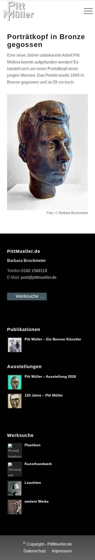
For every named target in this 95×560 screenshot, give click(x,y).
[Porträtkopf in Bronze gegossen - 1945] (47, 152)
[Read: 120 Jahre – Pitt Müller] (14, 400)
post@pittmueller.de (38, 277)
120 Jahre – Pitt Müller (44, 395)
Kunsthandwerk (38, 464)
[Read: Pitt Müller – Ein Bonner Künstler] (14, 344)
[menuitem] (86, 10)
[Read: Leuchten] (14, 488)
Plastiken (33, 445)
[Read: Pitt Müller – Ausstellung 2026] (14, 381)
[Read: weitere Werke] (14, 506)
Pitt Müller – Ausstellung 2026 (50, 376)
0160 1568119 (34, 271)
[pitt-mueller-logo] (38, 10)
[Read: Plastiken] (14, 450)
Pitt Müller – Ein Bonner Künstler (53, 339)
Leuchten (33, 483)
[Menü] (86, 10)
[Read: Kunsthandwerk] (14, 469)
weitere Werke (37, 501)
